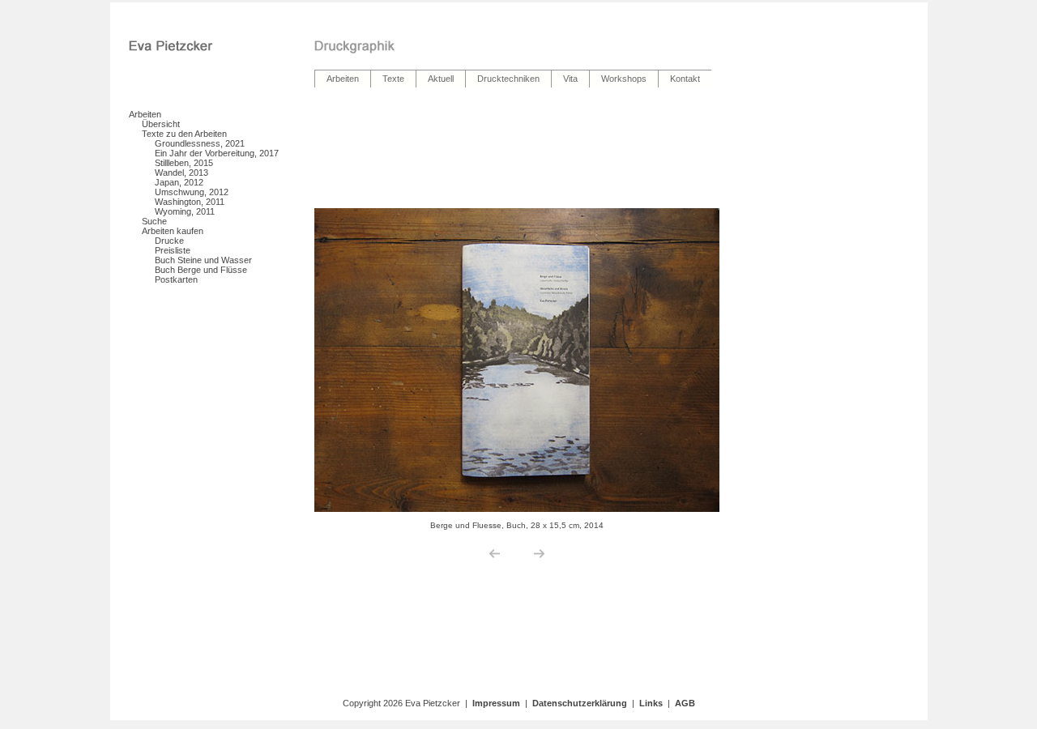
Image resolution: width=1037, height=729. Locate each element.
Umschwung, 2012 (191, 192)
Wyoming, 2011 (185, 211)
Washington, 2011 (189, 202)
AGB (685, 703)
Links (651, 703)
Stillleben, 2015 (184, 163)
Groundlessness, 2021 (200, 143)
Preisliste (172, 250)
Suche (154, 221)
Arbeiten (145, 114)
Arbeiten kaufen (172, 231)
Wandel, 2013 (181, 172)
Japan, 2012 (179, 182)
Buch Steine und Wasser (203, 260)
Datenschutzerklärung (579, 703)
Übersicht (161, 124)
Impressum (496, 703)
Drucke (169, 240)
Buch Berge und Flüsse (201, 270)
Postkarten (176, 279)
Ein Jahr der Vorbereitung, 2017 (217, 153)
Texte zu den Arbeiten (184, 134)
